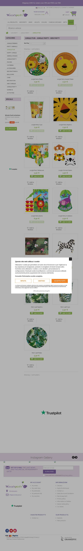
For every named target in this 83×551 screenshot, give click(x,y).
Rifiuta (23, 281)
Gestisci (41, 281)
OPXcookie (36, 290)
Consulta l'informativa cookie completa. (29, 276)
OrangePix (47, 290)
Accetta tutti (59, 281)
